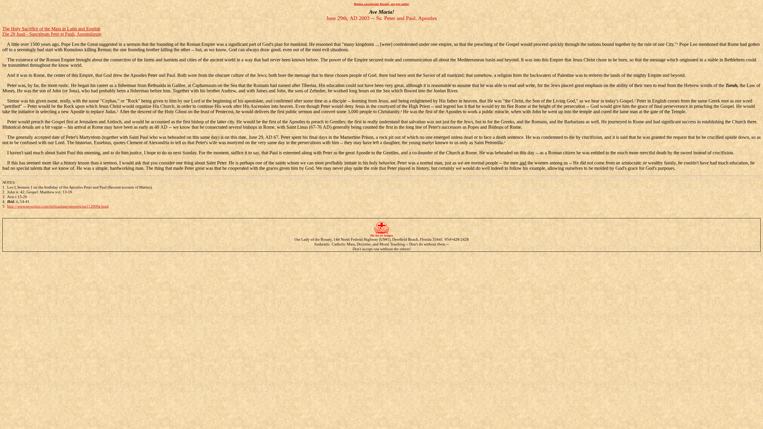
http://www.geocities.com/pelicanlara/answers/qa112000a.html (58, 206)
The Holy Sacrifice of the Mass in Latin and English (51, 28)
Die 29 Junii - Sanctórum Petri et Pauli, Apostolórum (51, 34)
